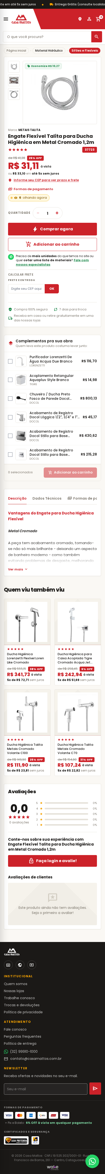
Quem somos (15, 983)
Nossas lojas (14, 990)
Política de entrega (20, 1043)
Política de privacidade (23, 1012)
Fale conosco (15, 1029)
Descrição (17, 498)
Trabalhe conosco (19, 998)
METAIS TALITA (29, 130)
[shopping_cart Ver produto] (27, 622)
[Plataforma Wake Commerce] (52, 1167)
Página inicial (16, 50)
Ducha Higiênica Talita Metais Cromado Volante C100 (25, 749)
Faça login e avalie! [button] (52, 860)
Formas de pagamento (30, 189)
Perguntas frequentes (22, 1036)
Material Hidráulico (49, 50)
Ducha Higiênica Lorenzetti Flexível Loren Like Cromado (25, 658)
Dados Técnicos (47, 498)
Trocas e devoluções (22, 1005)
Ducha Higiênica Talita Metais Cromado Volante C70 (75, 749)
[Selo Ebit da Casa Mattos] (35, 1140)
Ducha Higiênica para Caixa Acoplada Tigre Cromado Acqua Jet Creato (75, 660)
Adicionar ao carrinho (52, 244)
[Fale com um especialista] (92, 1161)
